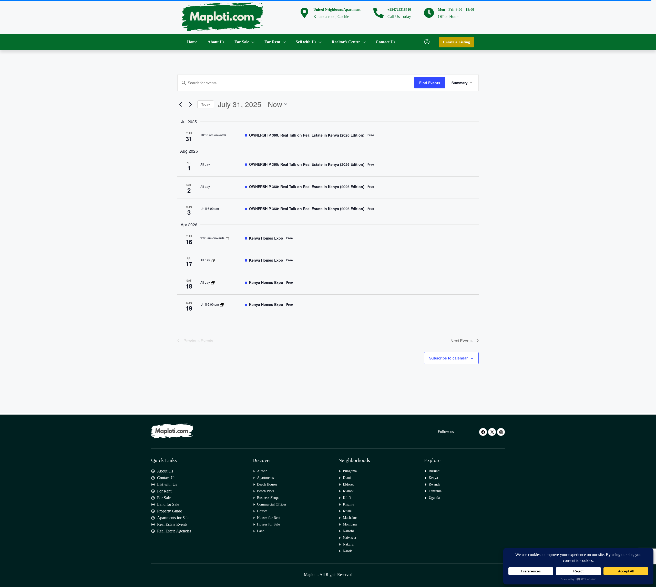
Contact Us (385, 42)
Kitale (347, 511)
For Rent (272, 42)
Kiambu (348, 491)
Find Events (429, 82)
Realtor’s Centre (346, 42)
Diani (347, 478)
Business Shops (268, 498)
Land (260, 531)
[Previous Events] (180, 104)
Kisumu (348, 504)
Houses (262, 511)
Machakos (350, 518)
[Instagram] (501, 432)
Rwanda (434, 484)
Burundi (434, 471)
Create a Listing (456, 42)
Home (192, 42)
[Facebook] (483, 432)
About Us (216, 42)
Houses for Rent (268, 518)
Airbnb (262, 471)
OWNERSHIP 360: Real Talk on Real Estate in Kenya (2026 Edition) (306, 135)
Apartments (265, 478)
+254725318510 (399, 10)
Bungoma (350, 471)
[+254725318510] (378, 13)
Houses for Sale (268, 524)
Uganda (434, 498)
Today (205, 104)
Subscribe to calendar (448, 358)
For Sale (241, 42)
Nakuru (348, 544)
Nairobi (348, 531)
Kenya (433, 478)
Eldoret (348, 484)
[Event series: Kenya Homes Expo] (227, 238)
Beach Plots (265, 491)
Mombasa (350, 524)
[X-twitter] (492, 432)
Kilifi (347, 498)
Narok (347, 551)
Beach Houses (267, 484)
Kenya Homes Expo (266, 238)
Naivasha (349, 538)
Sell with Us (306, 42)
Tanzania (435, 491)
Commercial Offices (271, 504)
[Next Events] (190, 104)
